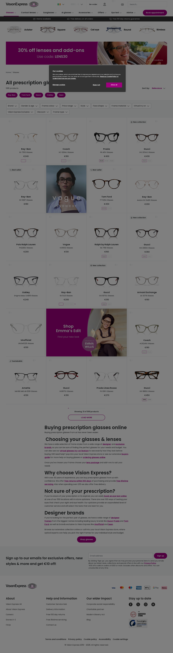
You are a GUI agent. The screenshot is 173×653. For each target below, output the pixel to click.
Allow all (114, 85)
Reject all (96, 85)
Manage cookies (59, 85)
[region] (87, 78)
